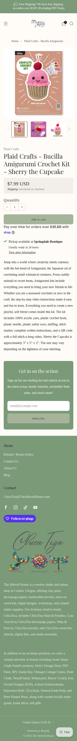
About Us (10, 468)
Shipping (12, 189)
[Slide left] (8, 129)
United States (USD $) (36, 722)
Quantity (12, 200)
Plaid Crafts (11, 149)
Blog (7, 475)
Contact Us (11, 461)
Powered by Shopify (38, 730)
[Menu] (6, 24)
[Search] (71, 23)
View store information (22, 252)
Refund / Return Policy (19, 454)
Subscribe (38, 418)
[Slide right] (68, 129)
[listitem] (38, 6)
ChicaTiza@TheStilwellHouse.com (27, 496)
